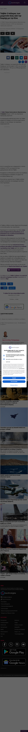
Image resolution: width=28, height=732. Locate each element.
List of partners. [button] (22, 368)
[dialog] (14, 366)
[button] (14, 362)
